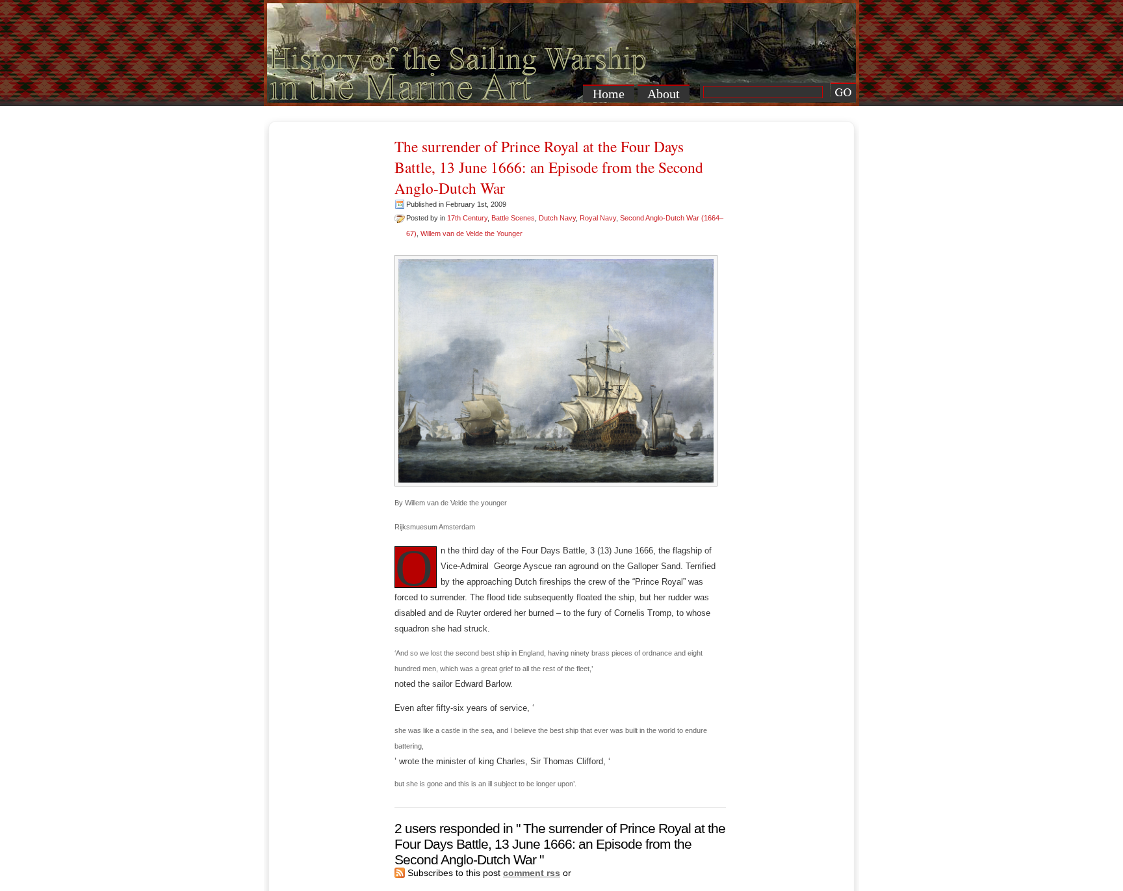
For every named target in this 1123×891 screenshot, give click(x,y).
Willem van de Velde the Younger (471, 233)
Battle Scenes (513, 218)
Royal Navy (598, 218)
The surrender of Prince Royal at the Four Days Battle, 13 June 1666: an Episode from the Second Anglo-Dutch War (548, 167)
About (663, 93)
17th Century (467, 218)
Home (609, 93)
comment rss (531, 873)
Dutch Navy (557, 218)
